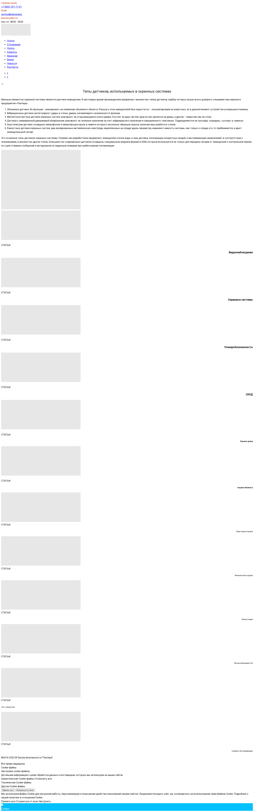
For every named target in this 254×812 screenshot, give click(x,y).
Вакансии (12, 56)
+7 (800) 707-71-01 (11, 6)
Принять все (7, 790)
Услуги (10, 40)
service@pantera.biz (11, 14)
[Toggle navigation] (2, 83)
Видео (10, 59)
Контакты (12, 67)
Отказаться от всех (25, 790)
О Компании (13, 44)
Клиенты (12, 52)
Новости (12, 63)
